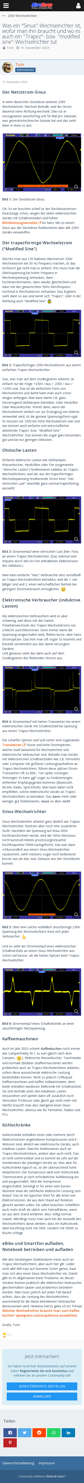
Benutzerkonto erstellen (42, 1386)
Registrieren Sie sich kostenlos (43, 1371)
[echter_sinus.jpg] (42, 895)
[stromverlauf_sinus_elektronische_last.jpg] (42, 992)
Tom (10, 48)
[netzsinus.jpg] (42, 162)
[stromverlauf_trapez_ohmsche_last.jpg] (42, 520)
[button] (6, 5)
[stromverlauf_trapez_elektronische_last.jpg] (42, 690)
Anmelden (42, 1396)
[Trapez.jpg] (42, 333)
